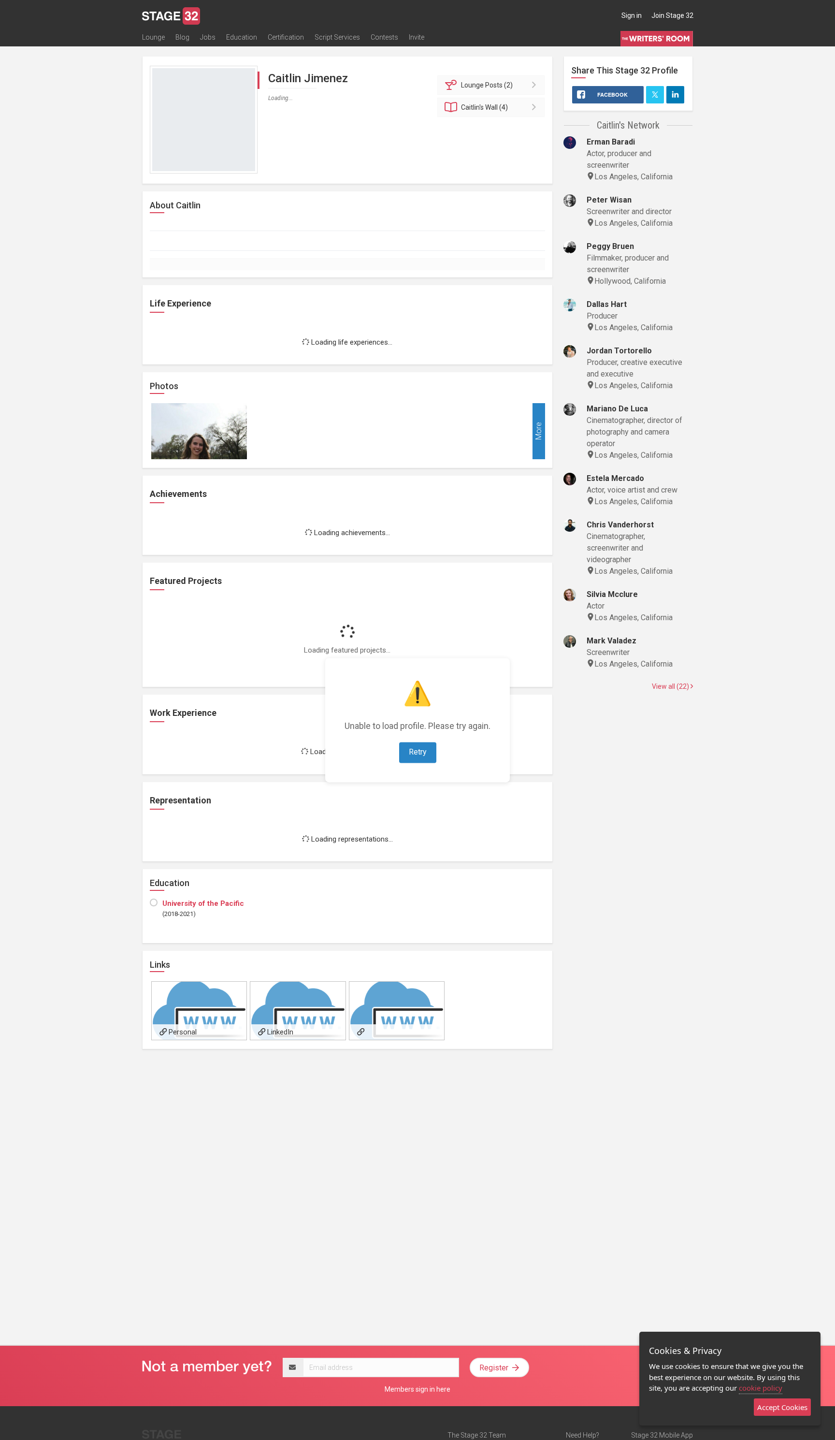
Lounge (153, 37)
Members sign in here (417, 1389)
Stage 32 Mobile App (662, 1435)
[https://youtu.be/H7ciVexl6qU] (397, 1010)
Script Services (337, 37)
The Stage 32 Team (476, 1435)
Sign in (631, 15)
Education (241, 37)
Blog (182, 37)
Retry (418, 751)
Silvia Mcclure (612, 594)
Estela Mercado (615, 478)
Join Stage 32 (672, 15)
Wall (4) (484, 107)
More (538, 431)
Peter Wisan (609, 199)
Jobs (208, 37)
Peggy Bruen (610, 246)
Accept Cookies (782, 1407)
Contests (384, 37)
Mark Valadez (611, 640)
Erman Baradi (611, 141)
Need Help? (582, 1435)
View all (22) (671, 686)
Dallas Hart (607, 304)
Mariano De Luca (617, 408)
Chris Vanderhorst (620, 524)
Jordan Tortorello (619, 350)
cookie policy (760, 1388)
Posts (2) (487, 85)
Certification (286, 37)
